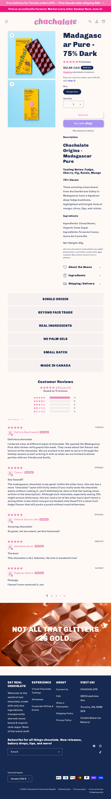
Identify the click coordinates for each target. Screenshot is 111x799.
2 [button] (51, 595)
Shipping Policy (64, 713)
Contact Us (62, 689)
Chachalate (32, 789)
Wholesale (37, 699)
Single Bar (73, 92)
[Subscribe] (58, 751)
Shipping (67, 72)
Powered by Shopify (47, 789)
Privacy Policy (64, 720)
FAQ (58, 696)
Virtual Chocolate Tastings (41, 691)
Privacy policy (79, 789)
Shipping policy (96, 792)
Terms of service (96, 789)
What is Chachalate (62, 705)
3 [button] (56, 595)
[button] (6, 21)
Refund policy (65, 789)
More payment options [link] (83, 130)
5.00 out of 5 (63, 387)
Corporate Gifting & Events (42, 708)
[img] (15, 427)
